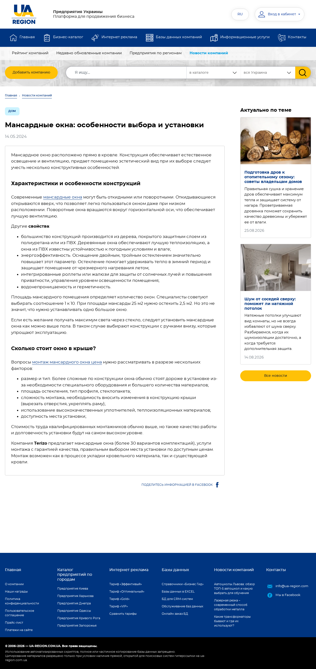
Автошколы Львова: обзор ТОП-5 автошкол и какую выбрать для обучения (234, 589)
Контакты (297, 37)
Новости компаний (209, 53)
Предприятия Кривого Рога (78, 618)
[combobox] (268, 73)
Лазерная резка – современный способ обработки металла (230, 605)
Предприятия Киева (72, 588)
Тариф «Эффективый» (125, 584)
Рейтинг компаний (30, 53)
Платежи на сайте (19, 630)
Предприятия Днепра (74, 603)
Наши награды (16, 591)
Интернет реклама (119, 37)
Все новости (275, 376)
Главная (27, 37)
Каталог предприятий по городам (74, 574)
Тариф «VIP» (118, 606)
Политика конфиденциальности (22, 601)
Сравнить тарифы (123, 613)
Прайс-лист (14, 622)
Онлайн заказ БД (175, 613)
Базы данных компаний (179, 37)
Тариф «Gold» (119, 598)
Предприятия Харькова (75, 596)
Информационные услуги (245, 37)
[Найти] (303, 73)
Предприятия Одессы (74, 610)
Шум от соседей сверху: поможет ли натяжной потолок (270, 303)
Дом (12, 111)
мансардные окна (62, 197)
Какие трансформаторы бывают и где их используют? (232, 621)
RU (240, 14)
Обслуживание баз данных (182, 606)
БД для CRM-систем (177, 598)
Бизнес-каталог (68, 37)
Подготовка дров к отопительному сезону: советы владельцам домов (273, 177)
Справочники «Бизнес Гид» (183, 584)
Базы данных (175, 570)
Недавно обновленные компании (89, 53)
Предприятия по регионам (156, 53)
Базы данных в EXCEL (178, 591)
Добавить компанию (31, 72)
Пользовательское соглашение (19, 613)
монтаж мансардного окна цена (67, 362)
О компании (14, 584)
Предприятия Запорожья (77, 625)
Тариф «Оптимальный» (126, 591)
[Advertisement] (275, 461)
